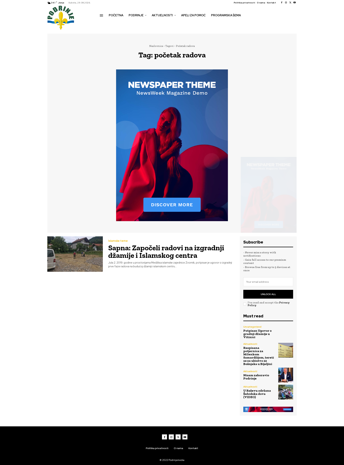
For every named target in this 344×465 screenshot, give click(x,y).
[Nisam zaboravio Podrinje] (285, 375)
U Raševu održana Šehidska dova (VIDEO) (257, 394)
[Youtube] (294, 3)
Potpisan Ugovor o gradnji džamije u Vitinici (257, 334)
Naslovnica (156, 46)
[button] (103, 23)
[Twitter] (290, 3)
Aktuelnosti (250, 344)
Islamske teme (118, 241)
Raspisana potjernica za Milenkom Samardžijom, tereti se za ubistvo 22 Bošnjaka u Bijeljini (258, 356)
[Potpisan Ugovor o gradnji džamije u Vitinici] (285, 332)
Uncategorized (252, 327)
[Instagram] (286, 3)
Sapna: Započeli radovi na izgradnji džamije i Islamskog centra (166, 251)
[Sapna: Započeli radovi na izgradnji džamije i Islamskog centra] (75, 254)
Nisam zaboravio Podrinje (256, 376)
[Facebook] (282, 3)
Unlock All (268, 294)
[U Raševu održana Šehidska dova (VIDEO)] (285, 392)
